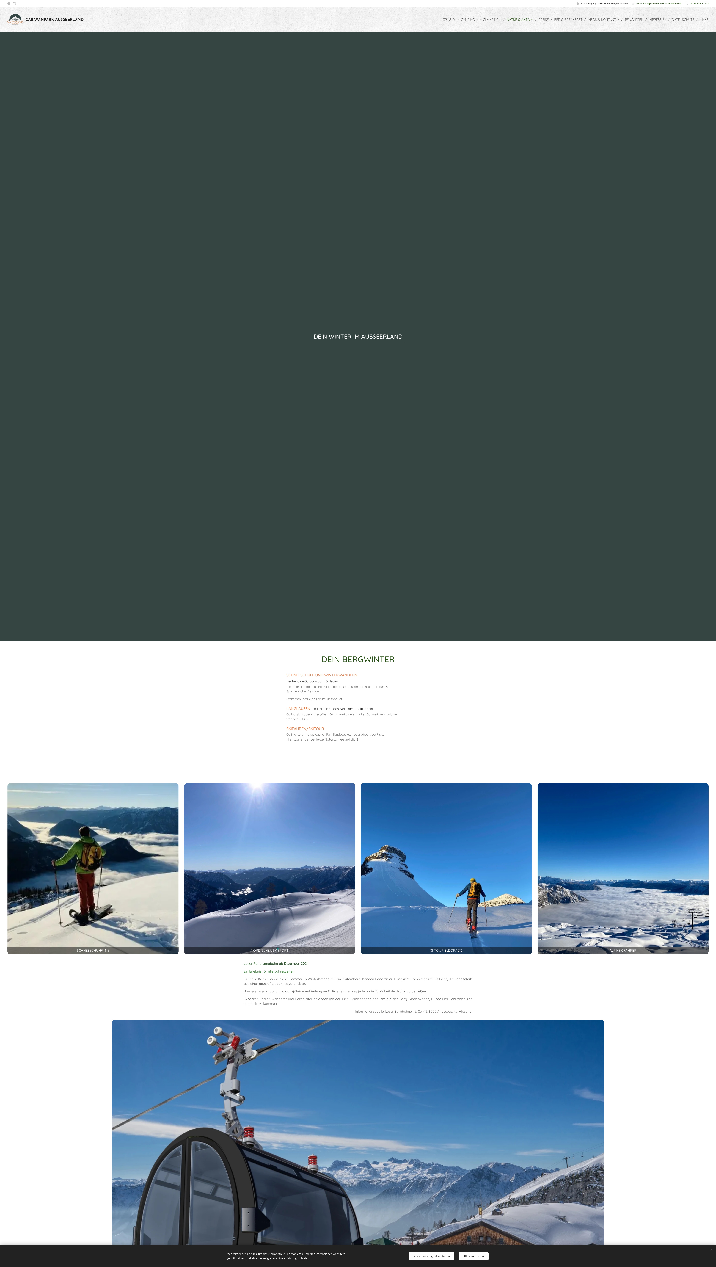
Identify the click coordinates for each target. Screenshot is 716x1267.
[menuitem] (450, 19)
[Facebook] (9, 4)
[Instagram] (14, 4)
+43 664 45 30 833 (699, 3)
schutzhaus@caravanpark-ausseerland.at (659, 3)
